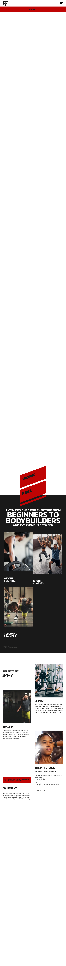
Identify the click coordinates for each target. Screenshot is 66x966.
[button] (61, 3)
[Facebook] (60, 487)
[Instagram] (60, 492)
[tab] (33, 647)
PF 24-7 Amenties (10, 647)
